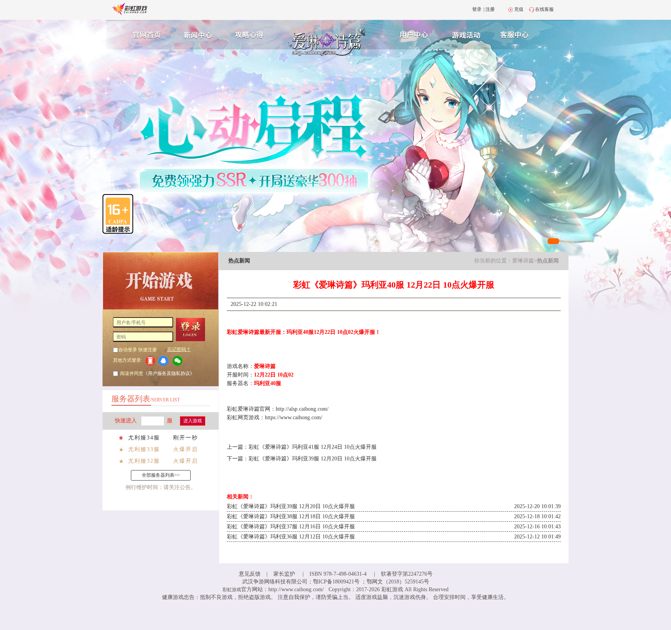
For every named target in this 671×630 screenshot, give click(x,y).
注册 (490, 9)
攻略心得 (250, 33)
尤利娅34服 (144, 438)
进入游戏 (192, 420)
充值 (518, 9)
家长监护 (284, 574)
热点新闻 (548, 261)
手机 (150, 361)
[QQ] (165, 360)
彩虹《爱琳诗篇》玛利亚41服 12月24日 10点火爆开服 (313, 447)
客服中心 (520, 33)
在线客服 (544, 9)
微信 (179, 361)
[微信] (179, 360)
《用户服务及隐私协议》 (169, 373)
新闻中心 (197, 33)
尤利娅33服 (144, 449)
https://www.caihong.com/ (293, 417)
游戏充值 (467, 33)
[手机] (150, 360)
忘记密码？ (179, 349)
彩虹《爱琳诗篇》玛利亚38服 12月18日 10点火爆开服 (291, 516)
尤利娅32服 (144, 461)
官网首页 (143, 33)
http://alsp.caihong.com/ (302, 409)
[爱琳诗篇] (335, 56)
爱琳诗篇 (523, 261)
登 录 (193, 329)
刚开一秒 (185, 438)
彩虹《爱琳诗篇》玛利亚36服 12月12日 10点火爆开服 (291, 537)
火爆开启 (185, 449)
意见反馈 (250, 574)
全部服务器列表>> (161, 475)
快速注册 (147, 349)
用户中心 (414, 33)
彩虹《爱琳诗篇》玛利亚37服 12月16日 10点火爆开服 (291, 526)
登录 (477, 9)
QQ (165, 361)
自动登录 (127, 349)
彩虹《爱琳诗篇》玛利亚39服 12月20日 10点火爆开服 (313, 459)
